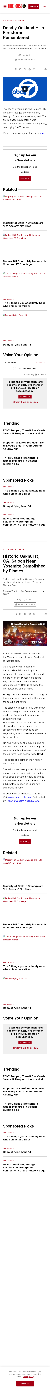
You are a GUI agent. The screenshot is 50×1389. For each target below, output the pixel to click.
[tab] (10, 363)
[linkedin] (20, 69)
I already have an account (25, 402)
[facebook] (15, 69)
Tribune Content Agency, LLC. (23, 801)
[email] (34, 69)
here (42, 133)
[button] (5, 6)
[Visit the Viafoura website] (40, 374)
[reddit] (29, 69)
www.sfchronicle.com (20, 797)
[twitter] (25, 69)
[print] (45, 69)
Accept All (25, 1384)
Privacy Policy (28, 1377)
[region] (25, 369)
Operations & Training (13, 21)
